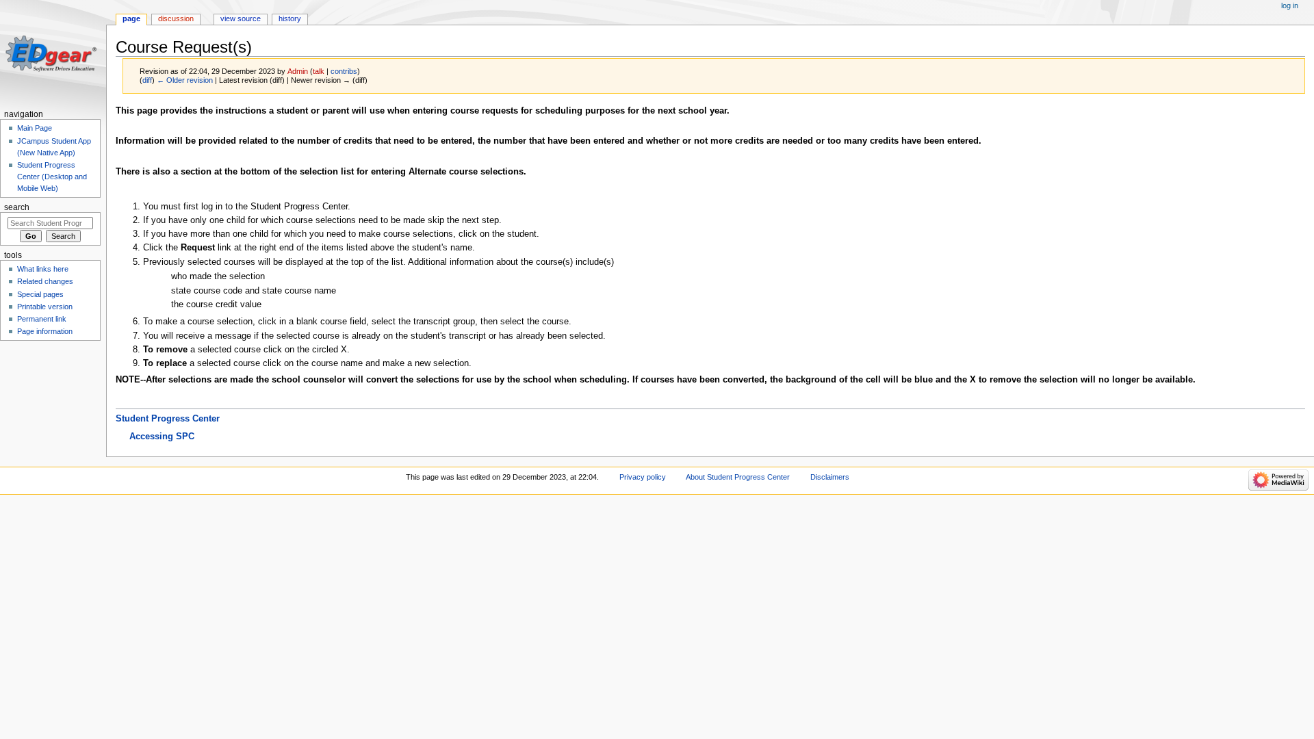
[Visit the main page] (53, 53)
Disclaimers (829, 477)
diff (147, 80)
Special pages (40, 294)
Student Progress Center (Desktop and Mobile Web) (52, 176)
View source (240, 18)
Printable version (45, 306)
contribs (344, 71)
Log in (1289, 5)
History (290, 18)
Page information (45, 331)
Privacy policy (642, 477)
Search (16, 207)
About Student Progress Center (738, 477)
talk (318, 71)
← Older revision (185, 80)
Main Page (34, 128)
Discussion (176, 18)
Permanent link (41, 319)
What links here (42, 269)
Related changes (45, 281)
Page (131, 18)
